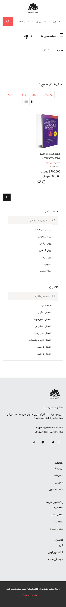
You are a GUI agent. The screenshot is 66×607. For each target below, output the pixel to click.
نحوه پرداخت (57, 514)
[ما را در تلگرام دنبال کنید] (43, 442)
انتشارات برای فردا (42, 332)
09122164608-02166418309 (49, 432)
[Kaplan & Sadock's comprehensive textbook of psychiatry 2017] (48, 131)
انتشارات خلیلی (44, 353)
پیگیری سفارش (56, 528)
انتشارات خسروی (43, 346)
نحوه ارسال (58, 521)
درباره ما (59, 468)
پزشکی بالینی (44, 236)
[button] (52, 37)
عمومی (48, 263)
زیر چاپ (47, 257)
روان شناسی (45, 250)
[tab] (33, 101)
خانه (61, 50)
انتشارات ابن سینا (42, 319)
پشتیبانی (59, 482)
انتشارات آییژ (44, 312)
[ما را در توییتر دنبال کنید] (53, 442)
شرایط (60, 545)
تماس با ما (58, 475)
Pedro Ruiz (55, 166)
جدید (23, 94)
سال (54, 50)
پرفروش (48, 94)
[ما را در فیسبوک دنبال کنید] (59, 442)
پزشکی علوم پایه (43, 229)
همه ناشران (45, 305)
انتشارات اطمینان (43, 326)
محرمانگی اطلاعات (55, 559)
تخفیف (10, 94)
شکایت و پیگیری (55, 552)
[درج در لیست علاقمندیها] (39, 182)
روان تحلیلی (45, 270)
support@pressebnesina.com (49, 427)
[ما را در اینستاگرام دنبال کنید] (33, 442)
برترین (35, 94)
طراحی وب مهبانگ (30, 595)
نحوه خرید (58, 507)
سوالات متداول (56, 489)
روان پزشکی (45, 243)
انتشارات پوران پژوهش (40, 339)
